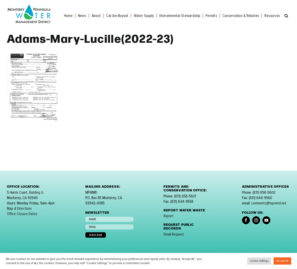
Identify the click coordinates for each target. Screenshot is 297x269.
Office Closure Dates (22, 213)
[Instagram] (256, 220)
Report (169, 215)
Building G (36, 192)
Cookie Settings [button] (259, 261)
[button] (286, 15)
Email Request (174, 234)
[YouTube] (266, 220)
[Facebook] (246, 220)
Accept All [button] (282, 261)
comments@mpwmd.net (268, 203)
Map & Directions (19, 208)
